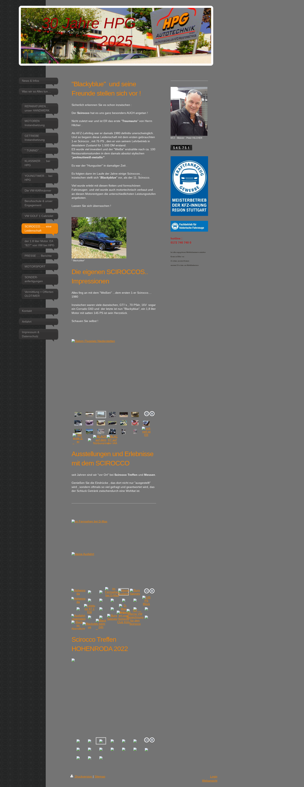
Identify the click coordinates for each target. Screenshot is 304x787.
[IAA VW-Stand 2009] (112, 414)
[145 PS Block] (146, 601)
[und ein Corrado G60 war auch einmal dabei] (135, 414)
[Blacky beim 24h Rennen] (101, 625)
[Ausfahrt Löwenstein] (78, 617)
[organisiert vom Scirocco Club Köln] (123, 617)
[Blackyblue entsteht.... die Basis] (146, 423)
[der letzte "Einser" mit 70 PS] (101, 422)
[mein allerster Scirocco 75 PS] (123, 422)
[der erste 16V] (112, 423)
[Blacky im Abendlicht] (78, 625)
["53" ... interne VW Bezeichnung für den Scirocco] (135, 617)
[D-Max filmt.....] (123, 609)
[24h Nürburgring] (78, 414)
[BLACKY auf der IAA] (112, 440)
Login (213, 776)
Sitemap (100, 776)
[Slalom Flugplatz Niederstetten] (114, 374)
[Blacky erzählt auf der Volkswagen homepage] (112, 431)
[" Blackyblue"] (99, 237)
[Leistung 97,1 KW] (89, 609)
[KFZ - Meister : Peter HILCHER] (189, 111)
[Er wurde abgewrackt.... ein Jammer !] (135, 422)
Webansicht (209, 780)
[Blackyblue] (90, 625)
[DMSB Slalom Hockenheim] (89, 414)
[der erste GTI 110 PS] (89, 422)
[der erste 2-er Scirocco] (78, 439)
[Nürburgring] (89, 431)
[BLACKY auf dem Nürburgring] (101, 440)
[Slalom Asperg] (124, 414)
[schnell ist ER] (146, 432)
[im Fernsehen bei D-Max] (112, 592)
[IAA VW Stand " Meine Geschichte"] (100, 431)
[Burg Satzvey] (135, 592)
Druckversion (83, 776)
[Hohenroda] (78, 592)
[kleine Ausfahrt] (114, 551)
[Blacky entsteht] (78, 431)
